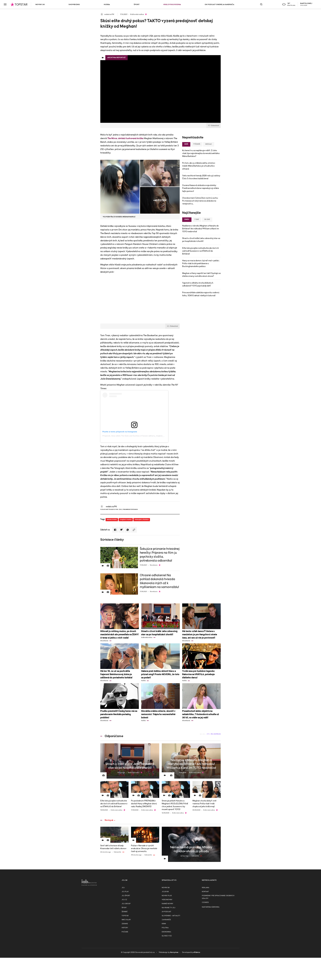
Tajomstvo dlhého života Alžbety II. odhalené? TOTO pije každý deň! (197, 284)
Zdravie (125, 924)
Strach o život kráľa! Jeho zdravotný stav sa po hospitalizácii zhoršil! (201, 239)
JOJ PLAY (125, 891)
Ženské (125, 912)
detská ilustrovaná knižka (130, 138)
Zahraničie (166, 920)
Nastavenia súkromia (210, 907)
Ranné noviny (167, 903)
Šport (137, 4)
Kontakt (205, 891)
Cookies (205, 902)
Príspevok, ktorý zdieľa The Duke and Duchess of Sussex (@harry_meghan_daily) (135, 436)
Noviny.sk (40, 4)
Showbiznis (74, 4)
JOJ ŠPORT (126, 895)
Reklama (205, 887)
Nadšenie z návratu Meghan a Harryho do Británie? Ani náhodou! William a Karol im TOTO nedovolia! (200, 229)
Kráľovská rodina (172, 4)
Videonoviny (167, 899)
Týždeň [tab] (196, 144)
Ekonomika (166, 932)
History (125, 928)
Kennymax (174, 952)
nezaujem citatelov (142, 519)
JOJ (123, 887)
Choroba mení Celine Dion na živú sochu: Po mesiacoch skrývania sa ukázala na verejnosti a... (200, 201)
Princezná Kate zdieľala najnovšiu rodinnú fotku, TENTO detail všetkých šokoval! (200, 294)
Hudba (107, 4)
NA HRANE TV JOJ (168, 908)
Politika (165, 928)
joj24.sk (165, 891)
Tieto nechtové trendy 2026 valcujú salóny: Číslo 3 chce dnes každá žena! (201, 177)
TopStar (125, 916)
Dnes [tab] (186, 219)
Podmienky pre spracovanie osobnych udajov (218, 897)
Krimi (164, 924)
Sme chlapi (126, 920)
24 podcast (166, 912)
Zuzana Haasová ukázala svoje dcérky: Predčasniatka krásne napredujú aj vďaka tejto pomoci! (200, 188)
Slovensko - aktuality (171, 916)
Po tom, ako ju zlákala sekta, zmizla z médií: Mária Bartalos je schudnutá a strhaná (198, 166)
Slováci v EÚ (167, 936)
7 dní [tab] (196, 219)
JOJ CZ (124, 899)
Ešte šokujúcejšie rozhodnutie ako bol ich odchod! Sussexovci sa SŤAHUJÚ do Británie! (200, 251)
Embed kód (215, 125)
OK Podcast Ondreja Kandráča (219, 4)
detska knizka (112, 519)
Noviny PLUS (167, 895)
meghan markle (126, 519)
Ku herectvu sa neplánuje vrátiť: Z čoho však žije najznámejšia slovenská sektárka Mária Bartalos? (200, 153)
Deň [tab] (186, 144)
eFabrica (196, 952)
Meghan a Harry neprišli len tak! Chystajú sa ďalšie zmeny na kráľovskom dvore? (201, 274)
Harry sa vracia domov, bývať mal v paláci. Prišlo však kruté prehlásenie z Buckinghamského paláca (200, 263)
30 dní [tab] (207, 219)
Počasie (125, 932)
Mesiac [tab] (208, 144)
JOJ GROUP (126, 903)
